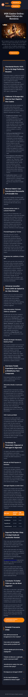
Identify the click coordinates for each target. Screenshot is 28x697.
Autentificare (16, 2)
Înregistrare (16, 6)
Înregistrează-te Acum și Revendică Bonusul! (11, 620)
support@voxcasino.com (10, 560)
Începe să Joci (14, 52)
